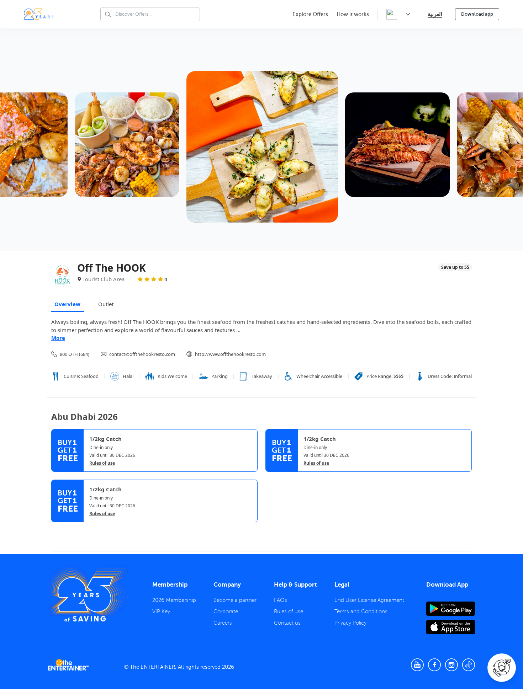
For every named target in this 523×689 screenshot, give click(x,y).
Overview (67, 304)
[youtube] (417, 664)
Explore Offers (310, 14)
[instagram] (451, 664)
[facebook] (434, 664)
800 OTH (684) (74, 354)
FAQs (280, 600)
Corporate (225, 611)
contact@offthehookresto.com (142, 354)
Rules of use (102, 463)
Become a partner (235, 600)
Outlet (105, 304)
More (58, 337)
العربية (435, 14)
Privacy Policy (350, 623)
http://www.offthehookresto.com (230, 354)
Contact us (287, 623)
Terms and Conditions (360, 611)
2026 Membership (174, 600)
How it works (353, 14)
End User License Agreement (369, 600)
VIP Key (161, 611)
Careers (222, 623)
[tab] (56, 528)
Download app (477, 14)
